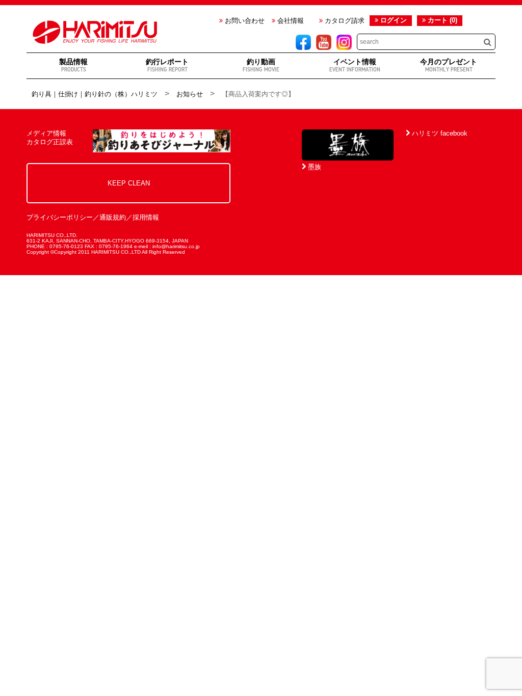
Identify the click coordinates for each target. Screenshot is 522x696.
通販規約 (112, 217)
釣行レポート (167, 65)
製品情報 (73, 65)
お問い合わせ (244, 20)
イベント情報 (354, 65)
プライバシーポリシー (60, 217)
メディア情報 (46, 133)
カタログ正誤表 (50, 142)
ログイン (393, 20)
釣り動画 (261, 65)
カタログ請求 (343, 20)
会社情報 (289, 20)
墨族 (313, 167)
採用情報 (146, 217)
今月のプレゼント (448, 65)
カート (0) (441, 20)
